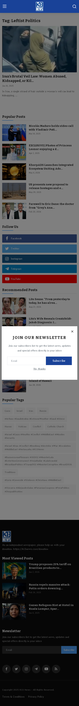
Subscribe (59, 360)
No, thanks (39, 368)
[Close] (72, 331)
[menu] (4, 6)
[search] (74, 6)
